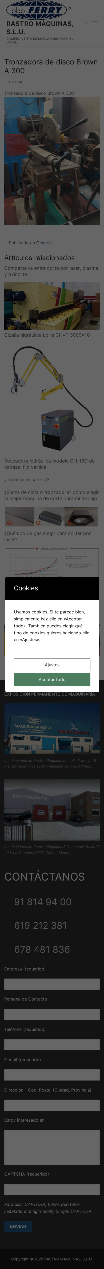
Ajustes (52, 664)
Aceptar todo (52, 679)
